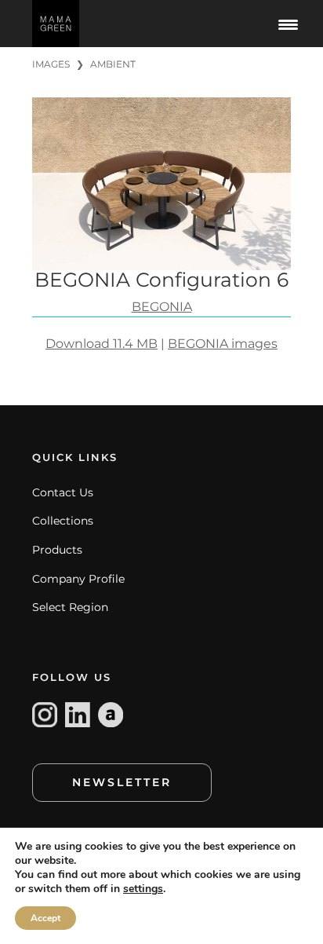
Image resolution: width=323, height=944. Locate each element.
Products (57, 550)
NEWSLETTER (122, 782)
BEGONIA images (223, 343)
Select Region (70, 607)
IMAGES (51, 64)
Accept (45, 918)
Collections (62, 521)
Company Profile (78, 579)
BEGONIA (162, 306)
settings (143, 889)
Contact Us (62, 492)
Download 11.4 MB (101, 343)
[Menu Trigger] (287, 23)
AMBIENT (113, 64)
